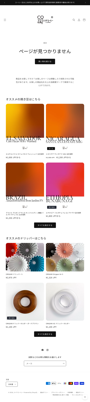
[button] (5, 19)
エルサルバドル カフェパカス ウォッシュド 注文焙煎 (25, 154)
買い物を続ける (45, 61)
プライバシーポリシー (58, 392)
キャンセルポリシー (78, 395)
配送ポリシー (80, 392)
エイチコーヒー (18, 392)
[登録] (63, 363)
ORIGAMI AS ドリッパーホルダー (58, 324)
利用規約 (70, 392)
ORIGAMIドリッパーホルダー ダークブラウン (22, 324)
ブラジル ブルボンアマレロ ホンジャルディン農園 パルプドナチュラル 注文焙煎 (25, 214)
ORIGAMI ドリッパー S (14, 274)
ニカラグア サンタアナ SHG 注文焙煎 (59, 154)
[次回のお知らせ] (85, 2)
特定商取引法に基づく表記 (61, 395)
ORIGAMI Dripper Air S (54, 274)
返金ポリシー (44, 392)
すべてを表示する (45, 225)
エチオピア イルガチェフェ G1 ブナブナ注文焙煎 (63, 213)
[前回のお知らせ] (4, 2)
